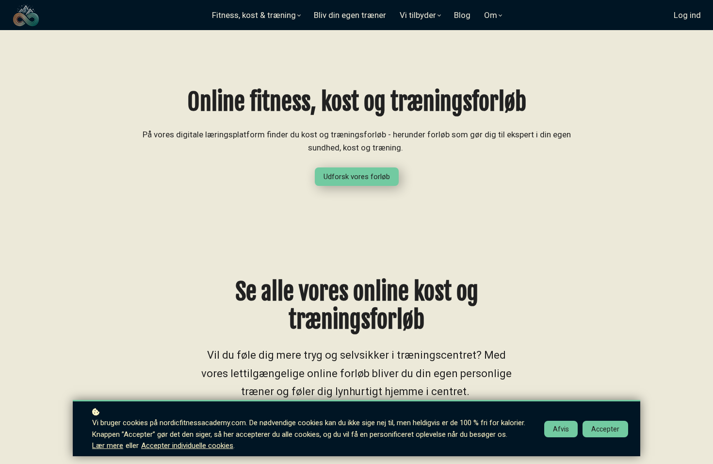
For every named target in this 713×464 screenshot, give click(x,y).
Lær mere (107, 445)
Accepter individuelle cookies (187, 445)
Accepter (605, 429)
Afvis (561, 429)
